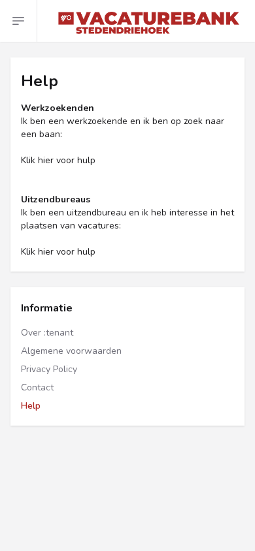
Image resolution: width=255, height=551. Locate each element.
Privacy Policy (49, 369)
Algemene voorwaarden (71, 351)
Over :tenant (47, 332)
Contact (37, 387)
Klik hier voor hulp (58, 160)
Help (31, 406)
